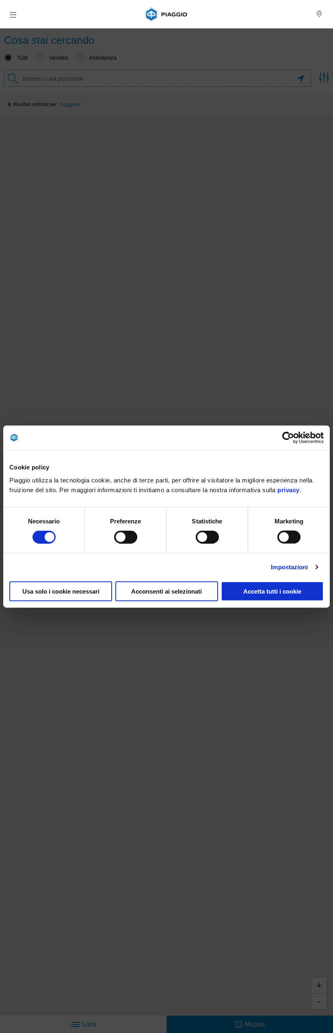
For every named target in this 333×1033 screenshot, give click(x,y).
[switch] (125, 537)
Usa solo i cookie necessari (60, 591)
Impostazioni (289, 567)
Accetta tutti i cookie (272, 591)
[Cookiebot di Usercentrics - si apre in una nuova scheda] (288, 438)
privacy (288, 489)
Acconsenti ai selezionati (166, 591)
